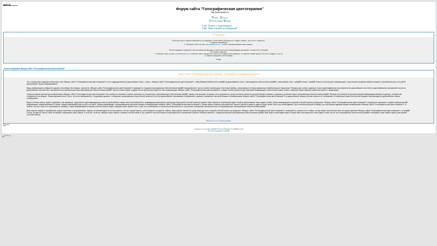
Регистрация (217, 21)
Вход (228, 21)
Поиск (225, 18)
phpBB (213, 129)
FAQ (216, 18)
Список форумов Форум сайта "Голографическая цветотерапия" (34, 68)
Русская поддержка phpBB (219, 131)
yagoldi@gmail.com (213, 44)
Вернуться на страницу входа (218, 121)
